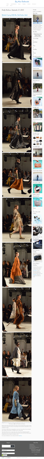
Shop (7, 5)
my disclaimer (35, 274)
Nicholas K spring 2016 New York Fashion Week (14, 15)
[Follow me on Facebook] (34, 11)
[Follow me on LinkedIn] (41, 11)
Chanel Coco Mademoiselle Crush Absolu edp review (34, 447)
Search (2, 444)
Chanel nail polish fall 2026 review (33, 448)
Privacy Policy (36, 454)
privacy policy (35, 270)
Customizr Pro (26, 457)
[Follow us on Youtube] (39, 11)
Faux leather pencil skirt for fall (32, 446)
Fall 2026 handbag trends (32, 444)
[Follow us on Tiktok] (37, 11)
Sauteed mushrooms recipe (32, 445)
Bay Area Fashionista (22, 1)
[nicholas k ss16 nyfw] (17, 62)
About (11, 5)
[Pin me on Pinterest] (38, 11)
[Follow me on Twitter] (33, 11)
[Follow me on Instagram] (36, 11)
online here (20, 435)
